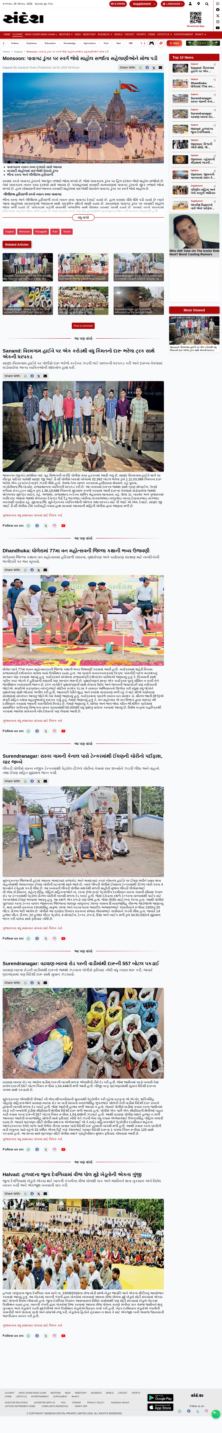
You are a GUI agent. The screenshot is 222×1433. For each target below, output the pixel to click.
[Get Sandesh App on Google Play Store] (160, 1397)
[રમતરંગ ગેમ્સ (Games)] (151, 43)
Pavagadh (41, 231)
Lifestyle (163, 34)
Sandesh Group (120, 1402)
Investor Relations (16, 1402)
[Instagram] (218, 22)
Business (104, 34)
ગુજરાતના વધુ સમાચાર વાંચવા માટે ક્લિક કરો (32, 515)
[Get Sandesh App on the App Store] (160, 1407)
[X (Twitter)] (153, 68)
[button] (66, 34)
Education (50, 43)
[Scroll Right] (144, 43)
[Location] (198, 4)
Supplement (142, 4)
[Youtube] (218, 28)
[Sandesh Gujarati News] (27, 17)
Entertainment (183, 34)
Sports (141, 34)
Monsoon (24, 231)
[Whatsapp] (218, 3)
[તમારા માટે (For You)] (161, 43)
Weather (64, 34)
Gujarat (17, 34)
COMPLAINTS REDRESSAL (55, 1406)
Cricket (129, 34)
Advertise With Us (44, 1402)
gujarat (18, 51)
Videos (15, 43)
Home (7, 34)
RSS (63, 1402)
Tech (106, 43)
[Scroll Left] (3, 43)
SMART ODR (81, 1406)
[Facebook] (218, 9)
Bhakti (199, 34)
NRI (131, 43)
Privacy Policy (95, 1402)
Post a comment (83, 325)
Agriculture (90, 43)
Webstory (89, 34)
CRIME (151, 34)
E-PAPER (120, 3)
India (78, 34)
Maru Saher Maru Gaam (40, 34)
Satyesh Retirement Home (20, 1406)
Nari (119, 43)
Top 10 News (183, 57)
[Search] (207, 4)
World (118, 34)
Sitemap (76, 1402)
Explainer (32, 43)
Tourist (67, 231)
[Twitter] (218, 16)
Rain (55, 231)
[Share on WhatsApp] (216, 1414)
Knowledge (70, 43)
